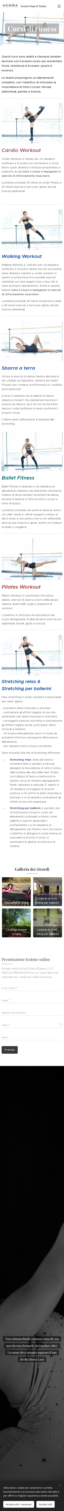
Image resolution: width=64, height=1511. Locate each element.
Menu (59, 6)
